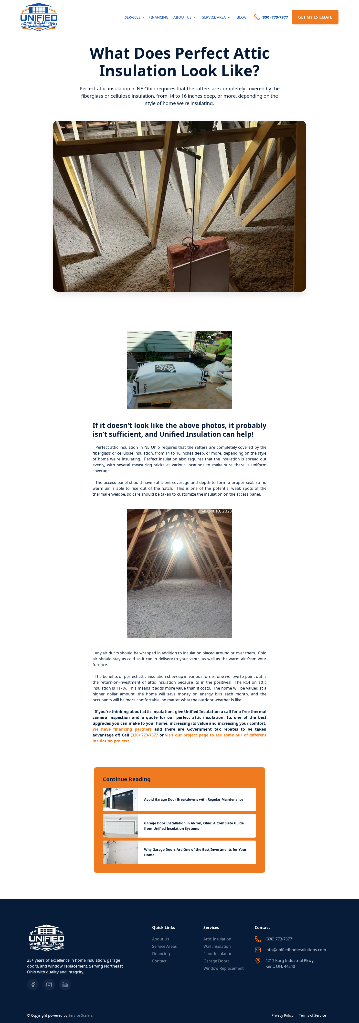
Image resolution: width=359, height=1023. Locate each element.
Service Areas (164, 946)
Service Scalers (80, 1015)
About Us (160, 939)
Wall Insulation (217, 946)
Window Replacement (223, 968)
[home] (39, 17)
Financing (159, 17)
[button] (135, 17)
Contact (159, 961)
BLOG (242, 17)
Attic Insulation (217, 939)
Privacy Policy (282, 1015)
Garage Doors (216, 961)
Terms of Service (312, 1015)
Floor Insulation (217, 953)
